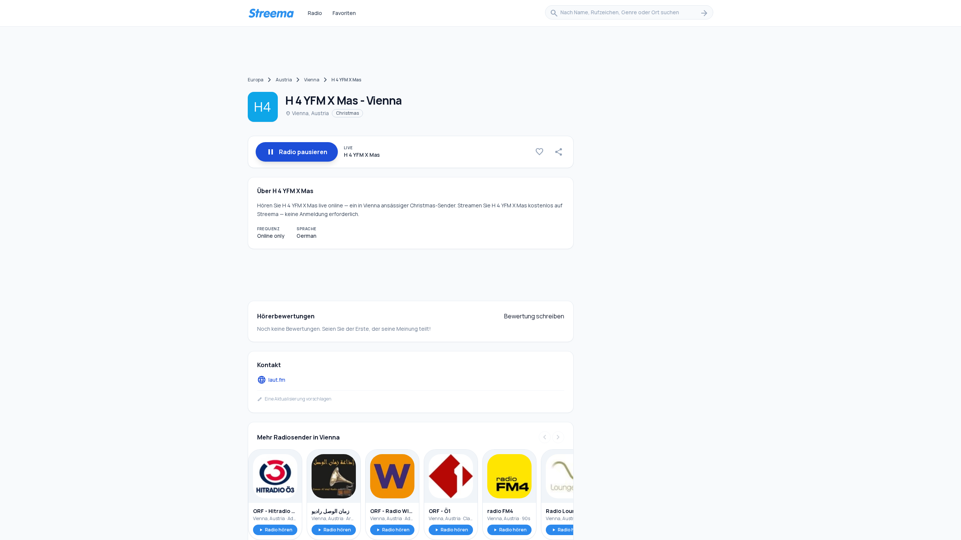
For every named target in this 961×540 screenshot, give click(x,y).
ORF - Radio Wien (392, 510)
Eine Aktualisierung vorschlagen (294, 399)
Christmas (347, 113)
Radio (315, 12)
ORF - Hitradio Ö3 (275, 510)
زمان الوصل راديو (330, 510)
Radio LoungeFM (568, 510)
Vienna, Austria (307, 113)
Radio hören (275, 529)
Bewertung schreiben (534, 316)
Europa (256, 79)
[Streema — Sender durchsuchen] (271, 13)
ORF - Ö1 (439, 510)
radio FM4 (500, 510)
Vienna (311, 79)
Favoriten (344, 12)
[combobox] (629, 13)
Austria (284, 79)
